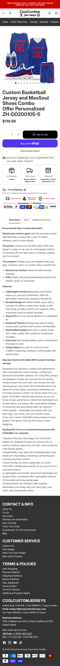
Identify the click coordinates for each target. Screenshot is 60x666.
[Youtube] (15, 642)
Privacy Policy (9, 586)
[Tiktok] (20, 642)
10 (41, 83)
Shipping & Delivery (12, 575)
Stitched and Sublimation (15, 519)
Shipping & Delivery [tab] (41, 219)
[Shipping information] (25, 190)
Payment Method (11, 572)
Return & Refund (10, 579)
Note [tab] (26, 219)
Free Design (8, 549)
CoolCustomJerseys (18, 649)
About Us (7, 509)
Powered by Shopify (37, 649)
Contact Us (8, 545)
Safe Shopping (9, 568)
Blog (4, 533)
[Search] (10, 13)
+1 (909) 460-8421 (17, 633)
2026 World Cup (18, 21)
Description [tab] (14, 219)
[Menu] (3, 13)
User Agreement (10, 582)
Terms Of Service (11, 589)
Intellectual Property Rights (16, 593)
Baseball (44, 21)
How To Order (9, 523)
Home (5, 21)
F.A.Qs (5, 512)
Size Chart (7, 516)
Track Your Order (11, 526)
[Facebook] (4, 642)
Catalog (33, 21)
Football (54, 21)
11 (44, 83)
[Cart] (56, 13)
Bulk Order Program (12, 556)
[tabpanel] (30, 359)
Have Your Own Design (14, 552)
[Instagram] (10, 642)
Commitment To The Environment (19, 530)
